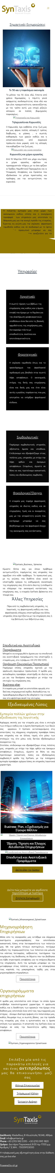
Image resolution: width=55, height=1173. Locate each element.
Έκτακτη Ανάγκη (27, 1101)
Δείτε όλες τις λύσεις (27, 869)
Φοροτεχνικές (27, 354)
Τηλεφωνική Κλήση (27, 1093)
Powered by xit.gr (9, 1165)
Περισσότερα (27, 979)
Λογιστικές (27, 296)
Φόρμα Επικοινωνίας (27, 1085)
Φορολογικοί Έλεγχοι (27, 493)
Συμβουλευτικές (27, 437)
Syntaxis (48, 8)
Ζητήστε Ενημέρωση (27, 898)
